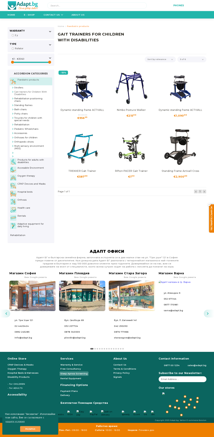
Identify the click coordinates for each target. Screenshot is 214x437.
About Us (120, 358)
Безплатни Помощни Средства (84, 403)
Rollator (19, 48)
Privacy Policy (121, 373)
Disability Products (19, 377)
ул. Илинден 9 (172, 293)
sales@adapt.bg (197, 365)
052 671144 (170, 299)
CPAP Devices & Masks (21, 364)
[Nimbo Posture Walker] (131, 87)
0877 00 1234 (172, 365)
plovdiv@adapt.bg (75, 337)
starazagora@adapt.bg (127, 337)
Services (66, 358)
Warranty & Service (71, 364)
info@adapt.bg (23, 337)
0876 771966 (121, 332)
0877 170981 (171, 304)
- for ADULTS (15, 388)
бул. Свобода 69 (74, 320)
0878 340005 (72, 332)
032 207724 (71, 326)
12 (118, 349)
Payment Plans (69, 391)
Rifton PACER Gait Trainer (131, 171)
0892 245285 (22, 332)
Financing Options (74, 385)
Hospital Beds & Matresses (23, 373)
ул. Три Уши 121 (24, 320)
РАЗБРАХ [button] (30, 429)
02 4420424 (22, 326)
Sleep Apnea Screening (73, 373)
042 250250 (121, 326)
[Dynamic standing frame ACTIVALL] (82, 87)
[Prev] (5, 313)
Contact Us (52, 14)
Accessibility (17, 394)
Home (11, 14)
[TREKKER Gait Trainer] (82, 148)
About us (77, 14)
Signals (117, 377)
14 (123, 349)
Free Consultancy (70, 369)
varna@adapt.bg (173, 310)
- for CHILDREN (16, 384)
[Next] (209, 313)
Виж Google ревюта (35, 277)
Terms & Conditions (124, 369)
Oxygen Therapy (17, 369)
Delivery (65, 395)
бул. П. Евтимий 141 (125, 320)
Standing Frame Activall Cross (180, 171)
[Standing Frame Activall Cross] (180, 148)
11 (116, 349)
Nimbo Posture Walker (131, 110)
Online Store (17, 358)
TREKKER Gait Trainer (82, 171)
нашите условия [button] (15, 421)
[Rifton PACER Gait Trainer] (131, 148)
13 (120, 349)
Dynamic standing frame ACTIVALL (82, 110)
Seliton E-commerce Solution (193, 420)
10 (113, 349)
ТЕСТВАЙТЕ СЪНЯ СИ (211, 218)
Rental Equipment (70, 378)
